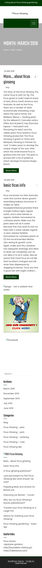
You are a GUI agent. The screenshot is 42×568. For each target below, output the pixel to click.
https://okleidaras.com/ (15, 550)
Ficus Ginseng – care (14, 442)
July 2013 (8, 403)
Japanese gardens (13, 544)
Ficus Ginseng (16, 454)
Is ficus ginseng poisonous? (17, 470)
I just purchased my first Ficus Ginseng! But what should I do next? (19, 478)
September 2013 (12, 398)
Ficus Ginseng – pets (14, 427)
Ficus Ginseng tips (13, 446)
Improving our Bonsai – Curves (19, 495)
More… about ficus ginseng (17, 79)
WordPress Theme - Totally (20, 561)
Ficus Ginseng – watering (16, 437)
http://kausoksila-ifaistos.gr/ (18, 547)
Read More (11, 170)
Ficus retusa (10, 541)
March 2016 (9, 388)
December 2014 (11, 393)
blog (7, 87)
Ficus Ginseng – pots (14, 432)
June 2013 (8, 408)
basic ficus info (14, 185)
